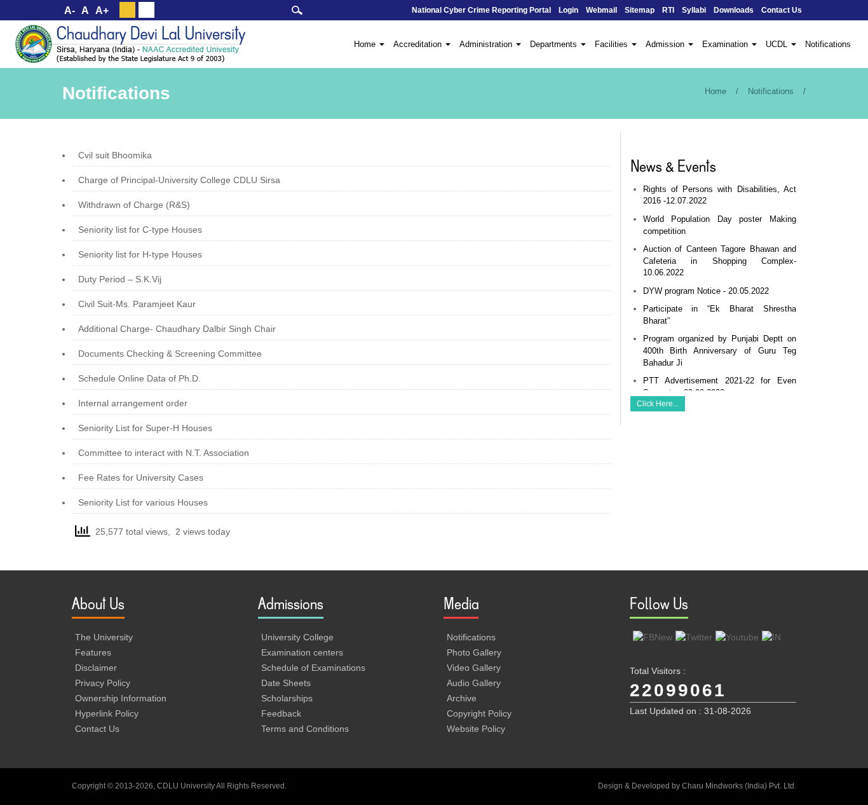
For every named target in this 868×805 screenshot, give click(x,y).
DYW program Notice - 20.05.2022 (706, 291)
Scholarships (287, 698)
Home (715, 91)
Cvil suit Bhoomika (115, 155)
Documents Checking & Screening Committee (170, 353)
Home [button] (366, 44)
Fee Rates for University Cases (140, 477)
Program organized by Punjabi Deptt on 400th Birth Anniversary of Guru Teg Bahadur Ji (720, 350)
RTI (668, 10)
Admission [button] (666, 44)
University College (297, 637)
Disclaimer (96, 668)
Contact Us (781, 10)
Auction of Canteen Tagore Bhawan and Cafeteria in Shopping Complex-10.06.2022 (720, 260)
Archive (462, 698)
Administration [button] (487, 44)
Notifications (828, 44)
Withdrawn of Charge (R (126, 205)
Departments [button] (555, 44)
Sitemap (639, 10)
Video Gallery (474, 668)
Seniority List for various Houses (143, 502)
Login (568, 10)
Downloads (734, 10)
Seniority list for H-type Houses (140, 254)
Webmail (601, 10)
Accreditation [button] (418, 44)
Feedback (281, 713)
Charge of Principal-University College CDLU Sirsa (179, 180)
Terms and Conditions (305, 729)
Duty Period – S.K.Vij (119, 279)
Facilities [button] (612, 44)
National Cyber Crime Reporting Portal (481, 10)
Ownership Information (120, 698)
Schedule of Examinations (313, 668)
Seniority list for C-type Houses (140, 229)
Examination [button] (726, 44)
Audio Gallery (474, 683)
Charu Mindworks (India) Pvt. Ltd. (739, 785)
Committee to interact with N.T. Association (163, 453)
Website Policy (476, 729)
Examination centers (302, 652)
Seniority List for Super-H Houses (145, 428)
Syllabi (694, 10)
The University (104, 637)
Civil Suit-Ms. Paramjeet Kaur (137, 304)
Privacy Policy (102, 683)
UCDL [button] (778, 44)
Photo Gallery (474, 652)
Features (93, 652)
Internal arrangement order (132, 403)
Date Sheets (286, 683)
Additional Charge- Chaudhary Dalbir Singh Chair (177, 329)
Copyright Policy (479, 713)
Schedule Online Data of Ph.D (138, 378)
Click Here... (658, 403)
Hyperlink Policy (107, 713)
